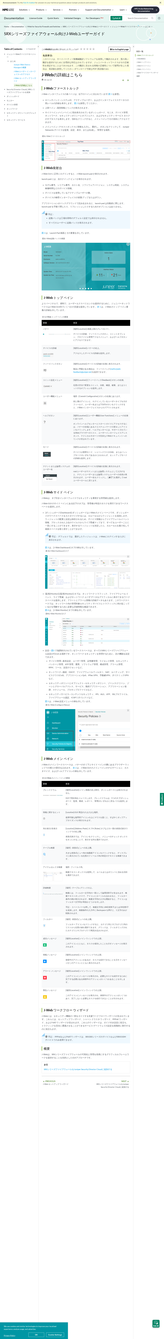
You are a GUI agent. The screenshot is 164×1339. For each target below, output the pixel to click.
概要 (138, 76)
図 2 (76, 103)
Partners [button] (73, 10)
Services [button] (56, 10)
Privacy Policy (9, 1335)
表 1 (99, 306)
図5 (52, 650)
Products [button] (40, 10)
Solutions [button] (23, 10)
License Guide (35, 18)
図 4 (47, 610)
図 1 (110, 94)
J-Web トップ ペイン (144, 62)
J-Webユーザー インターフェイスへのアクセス (25, 72)
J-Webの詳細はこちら (23, 85)
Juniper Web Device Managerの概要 (22, 66)
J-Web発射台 (141, 59)
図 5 (47, 701)
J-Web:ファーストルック (145, 55)
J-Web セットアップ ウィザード (25, 79)
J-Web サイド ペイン (144, 66)
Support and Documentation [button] (98, 10)
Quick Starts (53, 18)
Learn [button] (122, 10)
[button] (156, 1324)
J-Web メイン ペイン (144, 69)
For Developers (94, 18)
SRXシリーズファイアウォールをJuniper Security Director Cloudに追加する (78, 1069)
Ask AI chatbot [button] (29, 3)
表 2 (74, 767)
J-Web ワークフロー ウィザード (147, 73)
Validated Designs (72, 18)
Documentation (14, 18)
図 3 (47, 547)
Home (6, 26)
